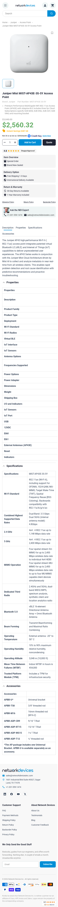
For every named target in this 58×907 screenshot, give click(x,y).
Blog (33, 820)
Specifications (35, 227)
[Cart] (53, 5)
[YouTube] (18, 794)
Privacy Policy (8, 834)
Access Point (25, 22)
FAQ (4, 810)
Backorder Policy (49, 202)
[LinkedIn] (4, 794)
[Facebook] (11, 794)
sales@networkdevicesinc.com (40, 215)
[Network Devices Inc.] (25, 5)
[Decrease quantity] (4, 142)
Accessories (8, 233)
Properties (21, 227)
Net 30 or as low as (26, 136)
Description (8, 227)
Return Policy (29, 202)
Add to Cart (30, 142)
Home (4, 22)
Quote (49, 142)
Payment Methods (10, 815)
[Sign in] (45, 5)
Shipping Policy (8, 202)
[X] (25, 794)
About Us (35, 810)
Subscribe (47, 864)
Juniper (13, 22)
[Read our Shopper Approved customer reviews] (49, 903)
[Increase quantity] (15, 142)
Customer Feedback (40, 825)
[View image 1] (8, 83)
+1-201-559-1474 (14, 215)
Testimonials (36, 815)
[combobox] (29, 13)
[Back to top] (3, 282)
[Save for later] (52, 32)
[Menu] (5, 5)
